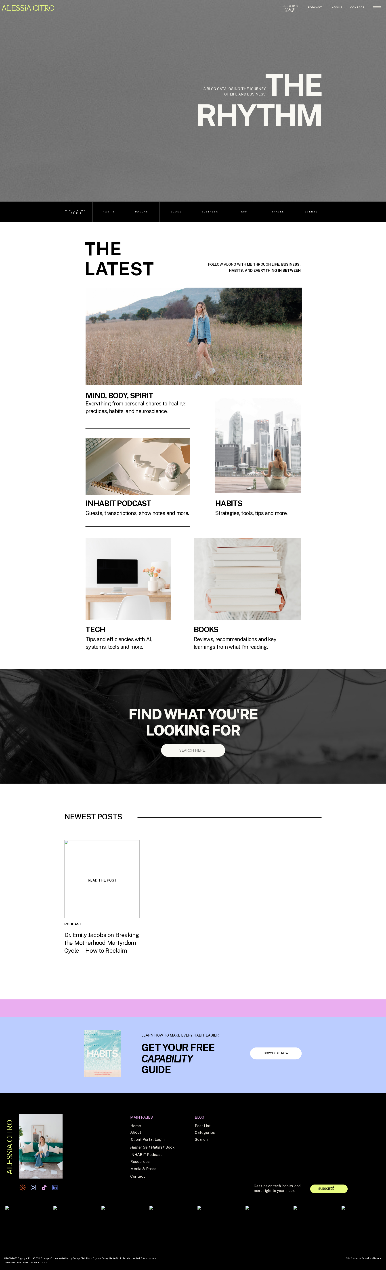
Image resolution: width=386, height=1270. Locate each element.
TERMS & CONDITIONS (16, 1262)
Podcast (103, 957)
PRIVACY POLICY (39, 1262)
